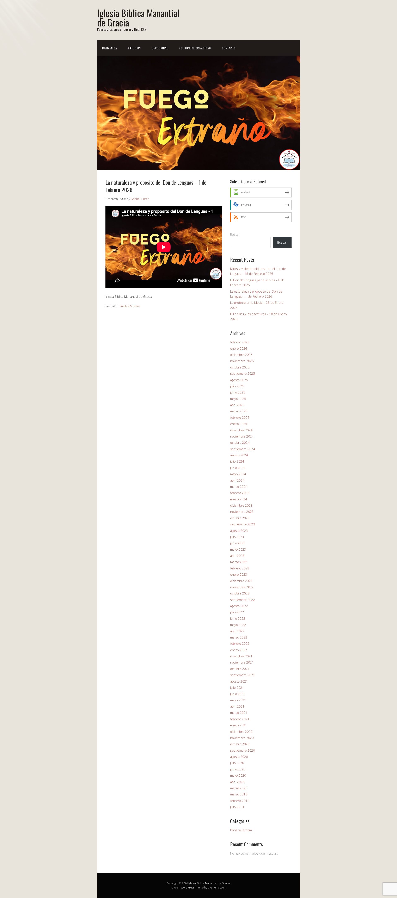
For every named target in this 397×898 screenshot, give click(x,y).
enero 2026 (238, 348)
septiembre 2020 (242, 750)
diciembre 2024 (241, 430)
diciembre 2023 (241, 505)
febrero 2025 (239, 417)
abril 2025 (237, 405)
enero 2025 (238, 424)
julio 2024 (237, 461)
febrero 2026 (239, 342)
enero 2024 (238, 499)
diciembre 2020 (241, 731)
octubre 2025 (240, 367)
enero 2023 (238, 574)
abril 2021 (237, 706)
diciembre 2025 (241, 355)
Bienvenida (109, 48)
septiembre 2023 (242, 524)
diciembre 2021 (241, 656)
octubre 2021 (240, 669)
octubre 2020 (240, 744)
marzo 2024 (238, 486)
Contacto (229, 48)
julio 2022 (237, 612)
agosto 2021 (239, 681)
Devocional (160, 48)
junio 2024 (237, 468)
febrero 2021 (239, 719)
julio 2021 (237, 687)
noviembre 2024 (242, 436)
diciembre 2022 (241, 581)
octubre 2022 (240, 593)
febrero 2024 (239, 493)
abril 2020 (237, 782)
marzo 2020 (238, 788)
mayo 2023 (238, 549)
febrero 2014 (239, 801)
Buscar (235, 234)
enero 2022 (238, 650)
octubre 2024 (240, 442)
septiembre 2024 (242, 449)
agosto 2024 (239, 455)
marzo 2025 (238, 411)
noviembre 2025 (242, 361)
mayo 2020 (238, 775)
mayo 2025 (238, 399)
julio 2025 (237, 386)
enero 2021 (238, 725)
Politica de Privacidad (195, 48)
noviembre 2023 (242, 511)
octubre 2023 (240, 518)
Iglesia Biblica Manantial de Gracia (138, 17)
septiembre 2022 (242, 600)
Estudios (134, 48)
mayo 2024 (238, 474)
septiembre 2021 (242, 675)
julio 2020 (237, 763)
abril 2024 (237, 480)
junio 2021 (237, 694)
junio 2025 (237, 392)
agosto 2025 (239, 380)
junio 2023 (237, 543)
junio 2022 (237, 618)
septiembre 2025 (242, 373)
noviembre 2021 (242, 662)
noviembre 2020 (242, 738)
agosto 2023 (239, 531)
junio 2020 (237, 769)
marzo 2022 (238, 637)
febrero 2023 (239, 568)
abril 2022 (237, 631)
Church (175, 887)
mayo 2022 (238, 625)
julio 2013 (237, 807)
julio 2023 (237, 537)
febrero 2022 (239, 643)
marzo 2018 (238, 794)
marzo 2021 (238, 712)
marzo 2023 (238, 562)
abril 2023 (237, 556)
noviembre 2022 (242, 587)
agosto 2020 (239, 757)
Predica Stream (130, 306)
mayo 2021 (238, 700)
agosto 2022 (239, 606)
